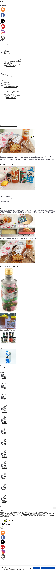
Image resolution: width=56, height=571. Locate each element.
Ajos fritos (39, 513)
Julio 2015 (3, 493)
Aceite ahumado (25, 512)
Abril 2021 (4, 430)
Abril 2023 (4, 408)
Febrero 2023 (4, 410)
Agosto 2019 (4, 448)
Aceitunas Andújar (9, 513)
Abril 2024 (4, 400)
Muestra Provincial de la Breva (10, 97)
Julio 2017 (3, 471)
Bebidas (14, 515)
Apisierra (31, 514)
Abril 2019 (4, 452)
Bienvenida (21, 515)
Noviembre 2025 (4, 382)
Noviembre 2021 (4, 424)
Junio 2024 (4, 398)
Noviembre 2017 (4, 468)
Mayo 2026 (4, 377)
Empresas (3, 46)
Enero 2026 (4, 380)
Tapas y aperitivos (25, 370)
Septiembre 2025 (4, 384)
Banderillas (9, 515)
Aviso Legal (2, 559)
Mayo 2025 (4, 388)
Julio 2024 (3, 397)
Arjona (34, 514)
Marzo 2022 (4, 420)
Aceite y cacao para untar (41, 512)
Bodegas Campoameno (39, 515)
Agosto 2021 (4, 426)
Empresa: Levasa (3, 365)
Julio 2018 (3, 460)
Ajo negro (31, 513)
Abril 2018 (4, 463)
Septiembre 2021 (4, 425)
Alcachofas (51, 513)
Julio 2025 (3, 386)
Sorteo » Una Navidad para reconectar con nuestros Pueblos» (13, 90)
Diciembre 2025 (4, 381)
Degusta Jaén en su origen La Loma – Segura (13, 95)
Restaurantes (4, 48)
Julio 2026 (3, 375)
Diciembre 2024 (4, 392)
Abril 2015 (4, 496)
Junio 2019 (4, 450)
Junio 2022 (4, 417)
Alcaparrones (7, 514)
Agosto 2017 (4, 470)
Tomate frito (31, 370)
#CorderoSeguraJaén (3, 512)
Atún (4, 515)
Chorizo (39, 367)
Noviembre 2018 (4, 457)
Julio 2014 (3, 504)
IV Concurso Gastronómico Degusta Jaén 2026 (11, 86)
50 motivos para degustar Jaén (18, 512)
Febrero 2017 (4, 476)
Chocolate (36, 367)
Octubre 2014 (4, 502)
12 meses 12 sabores (10, 512)
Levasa (30, 161)
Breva (7, 516)
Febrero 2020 (4, 443)
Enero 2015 (4, 499)
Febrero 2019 (4, 454)
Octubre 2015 (4, 491)
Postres (9, 370)
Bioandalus (24, 515)
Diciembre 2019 (4, 445)
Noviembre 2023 (4, 404)
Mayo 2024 (4, 399)
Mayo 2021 (4, 429)
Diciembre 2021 (4, 423)
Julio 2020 (3, 438)
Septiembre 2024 (4, 395)
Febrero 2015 (4, 498)
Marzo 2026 (4, 379)
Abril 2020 (4, 441)
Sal (20, 370)
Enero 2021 (4, 433)
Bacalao (6, 515)
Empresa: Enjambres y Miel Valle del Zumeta (7, 330)
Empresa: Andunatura (3, 348)
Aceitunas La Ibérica (15, 513)
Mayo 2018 (4, 462)
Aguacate (28, 513)
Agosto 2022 (4, 415)
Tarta (29, 370)
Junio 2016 (4, 483)
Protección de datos (3, 562)
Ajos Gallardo (43, 513)
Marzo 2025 (4, 390)
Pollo (7, 370)
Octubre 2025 (4, 383)
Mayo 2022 (4, 418)
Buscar (3, 70)
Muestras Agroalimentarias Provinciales (10, 96)
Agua (26, 513)
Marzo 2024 (4, 401)
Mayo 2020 (4, 440)
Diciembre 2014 (4, 500)
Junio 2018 (4, 461)
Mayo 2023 (4, 407)
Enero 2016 (4, 488)
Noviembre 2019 (4, 446)
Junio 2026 (4, 376)
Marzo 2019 (4, 453)
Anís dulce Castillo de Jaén (26, 514)
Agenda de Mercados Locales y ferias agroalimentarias (12, 92)
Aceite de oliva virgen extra (7, 367)
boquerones (4, 516)
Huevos (30, 369)
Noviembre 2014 (4, 501)
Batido (12, 515)
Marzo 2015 (4, 497)
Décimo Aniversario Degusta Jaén (9, 76)
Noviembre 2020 (4, 435)
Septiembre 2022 (4, 414)
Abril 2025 (4, 389)
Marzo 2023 (4, 409)
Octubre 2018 (4, 458)
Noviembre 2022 (4, 413)
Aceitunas (4, 513)
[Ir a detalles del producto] (9, 311)
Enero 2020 (4, 444)
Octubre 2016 (4, 480)
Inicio (3, 42)
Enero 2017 (4, 477)
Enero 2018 (4, 466)
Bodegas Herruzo (45, 515)
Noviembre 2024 (4, 393)
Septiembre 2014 (4, 503)
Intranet (3, 71)
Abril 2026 (4, 378)
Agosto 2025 (4, 385)
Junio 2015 (4, 494)
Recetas (3, 52)
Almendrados (15, 514)
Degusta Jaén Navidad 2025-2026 (9, 89)
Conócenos (4, 43)
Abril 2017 (4, 474)
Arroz (36, 514)
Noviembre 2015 (4, 490)
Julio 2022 (3, 416)
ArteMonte (39, 514)
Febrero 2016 (4, 487)
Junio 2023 (4, 406)
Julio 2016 (3, 482)
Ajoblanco (34, 513)
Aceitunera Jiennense (21, 513)
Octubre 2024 (4, 394)
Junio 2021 (4, 428)
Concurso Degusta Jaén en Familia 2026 (10, 88)
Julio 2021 (3, 427)
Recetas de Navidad (7, 84)
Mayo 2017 (4, 473)
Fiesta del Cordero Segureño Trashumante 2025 (11, 91)
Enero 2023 (4, 411)
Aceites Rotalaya (3, 161)
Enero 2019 (4, 455)
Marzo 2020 (4, 442)
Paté (5, 370)
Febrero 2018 (4, 465)
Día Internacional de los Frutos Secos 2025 (12, 99)
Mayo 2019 (4, 451)
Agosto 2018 (4, 459)
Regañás (14, 370)
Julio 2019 (3, 449)
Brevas (9, 516)
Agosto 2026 (4, 374)
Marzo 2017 (4, 475)
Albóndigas (47, 513)
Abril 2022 (4, 419)
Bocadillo (33, 515)
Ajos (19, 367)
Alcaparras (3, 514)
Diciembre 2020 (4, 434)
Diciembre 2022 (4, 412)
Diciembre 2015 (4, 489)
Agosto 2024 (4, 396)
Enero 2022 (4, 422)
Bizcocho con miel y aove (8, 126)
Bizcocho (27, 515)
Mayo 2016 (4, 484)
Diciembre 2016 (4, 478)
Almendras (18, 514)
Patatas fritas (2, 370)
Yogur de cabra (36, 370)
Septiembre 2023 (4, 405)
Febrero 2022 (4, 421)
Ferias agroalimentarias (7, 93)
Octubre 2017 (4, 469)
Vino (33, 370)
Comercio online (6, 82)
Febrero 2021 (4, 432)
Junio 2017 (4, 472)
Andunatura (17, 161)
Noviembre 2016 (4, 479)
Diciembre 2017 (4, 467)
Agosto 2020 (4, 437)
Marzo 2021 (4, 431)
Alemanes (11, 514)
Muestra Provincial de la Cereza (11, 98)
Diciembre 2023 (4, 403)
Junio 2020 (4, 439)
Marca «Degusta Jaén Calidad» (9, 75)
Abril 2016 (4, 485)
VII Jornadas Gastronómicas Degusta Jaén (10, 87)
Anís (21, 514)
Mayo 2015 (4, 495)
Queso (12, 370)
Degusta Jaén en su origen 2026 (9, 94)
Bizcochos (30, 515)
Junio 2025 (4, 387)
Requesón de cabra (18, 370)
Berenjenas (17, 515)
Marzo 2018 (4, 464)
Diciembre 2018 (4, 456)
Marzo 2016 (4, 486)
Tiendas (5, 81)
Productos (3, 47)
